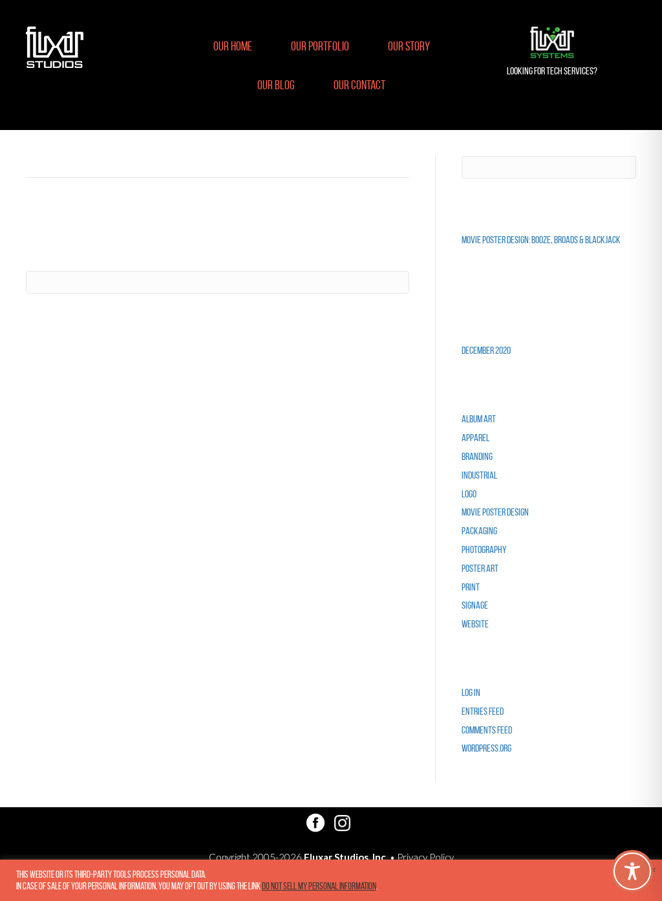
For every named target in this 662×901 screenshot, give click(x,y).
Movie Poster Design (495, 511)
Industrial (479, 475)
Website (475, 623)
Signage (475, 605)
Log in (471, 692)
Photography (484, 549)
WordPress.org (486, 748)
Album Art (479, 418)
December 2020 (486, 350)
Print (471, 586)
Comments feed (487, 729)
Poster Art (480, 568)
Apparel (475, 437)
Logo (469, 493)
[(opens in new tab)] (552, 42)
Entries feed (483, 711)
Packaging (479, 530)
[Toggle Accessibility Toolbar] (632, 871)
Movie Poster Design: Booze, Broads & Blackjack (541, 239)
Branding (477, 456)
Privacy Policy (425, 857)
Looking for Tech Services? (552, 70)
